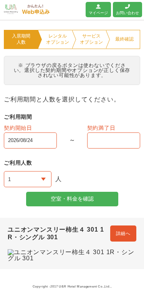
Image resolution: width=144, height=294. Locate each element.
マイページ (98, 13)
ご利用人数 (18, 163)
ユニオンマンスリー (11, 9)
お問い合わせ (127, 13)
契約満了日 (101, 128)
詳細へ (123, 233)
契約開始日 (18, 128)
